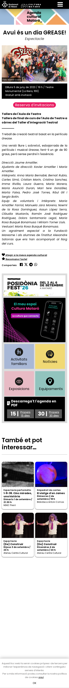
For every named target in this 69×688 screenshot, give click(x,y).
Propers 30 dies (54, 413)
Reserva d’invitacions (34, 104)
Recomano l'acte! (16, 259)
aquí (41, 677)
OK (34, 683)
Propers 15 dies (25, 413)
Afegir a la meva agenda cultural (26, 255)
